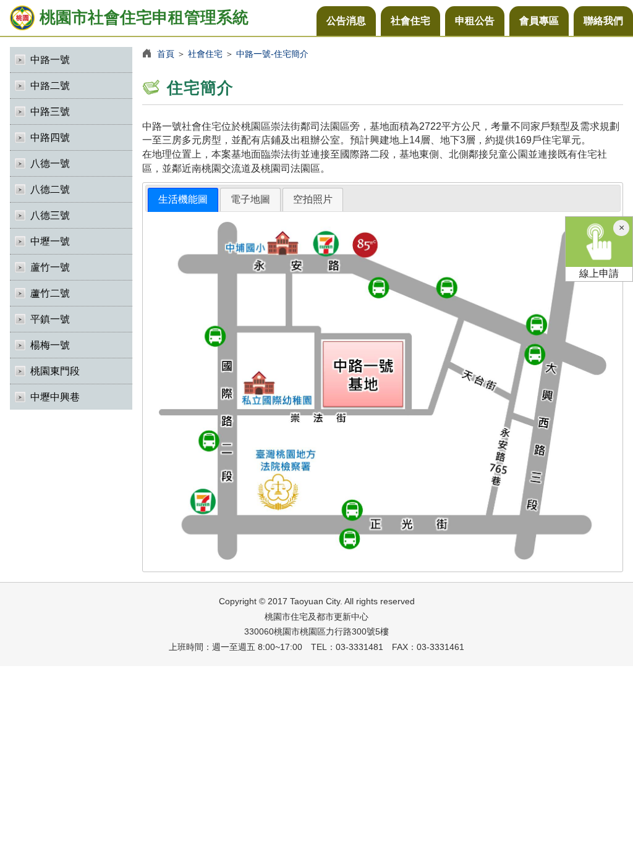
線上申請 (599, 273)
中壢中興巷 (55, 397)
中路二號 (50, 85)
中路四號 (50, 137)
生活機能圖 (183, 199)
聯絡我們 (603, 20)
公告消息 (346, 20)
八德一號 (50, 163)
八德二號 (50, 189)
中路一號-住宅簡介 (272, 54)
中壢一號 (50, 241)
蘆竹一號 (50, 267)
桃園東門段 (55, 371)
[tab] (183, 200)
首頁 (165, 54)
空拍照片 (313, 199)
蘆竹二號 (50, 293)
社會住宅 (410, 20)
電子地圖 (250, 199)
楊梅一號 (50, 345)
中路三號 (50, 111)
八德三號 (50, 215)
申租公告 (475, 20)
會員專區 (539, 20)
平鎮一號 (50, 319)
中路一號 (50, 59)
